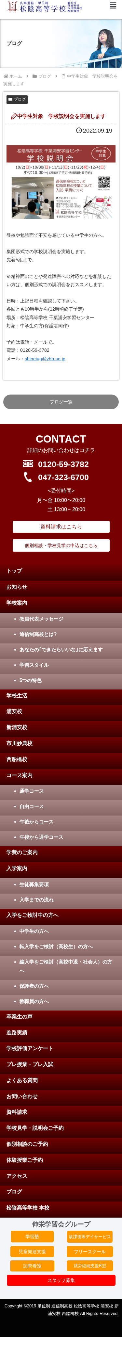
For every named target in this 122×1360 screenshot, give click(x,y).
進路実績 (17, 1032)
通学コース (32, 791)
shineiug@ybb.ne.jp (45, 358)
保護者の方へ (34, 986)
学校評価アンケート (30, 1048)
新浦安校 (17, 727)
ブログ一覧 (61, 401)
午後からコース (37, 821)
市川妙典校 (20, 743)
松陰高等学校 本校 (28, 1207)
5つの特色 (31, 680)
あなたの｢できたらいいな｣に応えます (61, 649)
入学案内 (17, 868)
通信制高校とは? (38, 634)
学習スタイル (34, 665)
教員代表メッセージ (41, 619)
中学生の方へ (34, 931)
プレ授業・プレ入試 (30, 1064)
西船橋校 (17, 759)
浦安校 (14, 711)
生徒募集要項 (34, 884)
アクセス (17, 1176)
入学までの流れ (37, 899)
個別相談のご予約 (27, 1144)
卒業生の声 (20, 1016)
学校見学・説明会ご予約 (35, 1128)
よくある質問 (22, 1080)
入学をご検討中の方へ (33, 915)
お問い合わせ (22, 1096)
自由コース (32, 806)
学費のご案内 (22, 852)
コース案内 (20, 775)
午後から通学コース (41, 837)
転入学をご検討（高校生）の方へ (56, 946)
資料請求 (17, 1112)
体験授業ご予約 (25, 1160)
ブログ (20, 99)
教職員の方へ (34, 1001)
